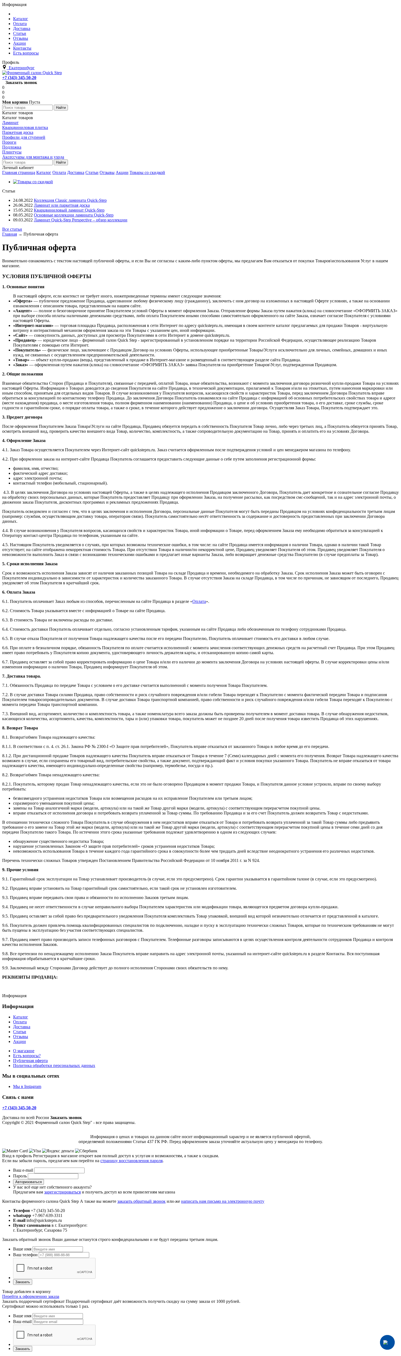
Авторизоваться (28, 1182)
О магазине (23, 1050)
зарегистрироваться (62, 1192)
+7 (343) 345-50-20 (19, 77)
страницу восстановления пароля (131, 1160)
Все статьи (12, 229)
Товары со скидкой (147, 172)
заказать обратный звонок (141, 1201)
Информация (14, 4)
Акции (122, 172)
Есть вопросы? (27, 1055)
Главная (9, 234)
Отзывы (107, 172)
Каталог (43, 172)
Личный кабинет (18, 167)
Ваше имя (22, 1249)
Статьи (91, 172)
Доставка (75, 172)
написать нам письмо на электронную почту (222, 1201)
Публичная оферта (30, 1060)
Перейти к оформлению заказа (30, 1296)
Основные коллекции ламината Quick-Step (73, 215)
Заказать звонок (21, 82)
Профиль (10, 62)
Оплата (59, 172)
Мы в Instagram (27, 1086)
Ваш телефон (25, 1254)
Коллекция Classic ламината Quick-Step (70, 200)
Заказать (22, 1282)
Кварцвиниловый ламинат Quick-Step (69, 210)
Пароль (20, 1176)
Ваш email (22, 1321)
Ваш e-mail (23, 1170)
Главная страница (18, 172)
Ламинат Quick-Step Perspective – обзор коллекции (80, 220)
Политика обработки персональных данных (54, 1065)
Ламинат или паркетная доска (62, 205)
